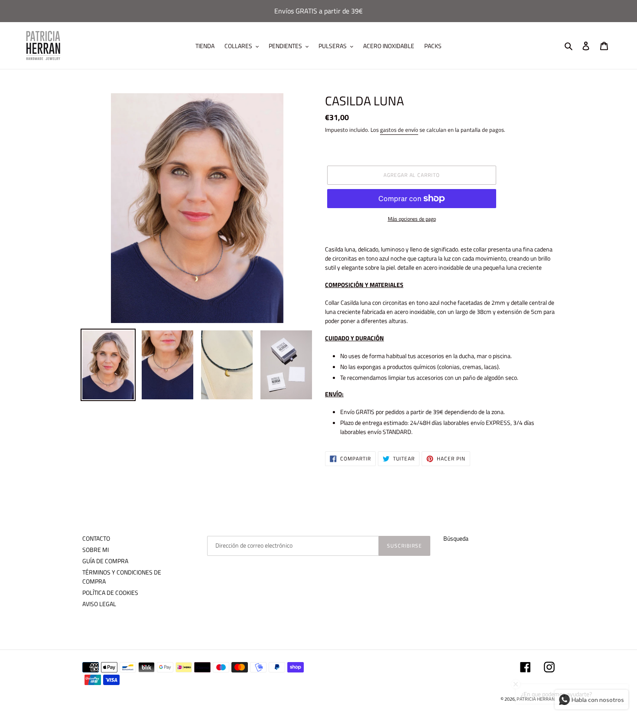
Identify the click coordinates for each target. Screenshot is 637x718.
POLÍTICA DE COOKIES (110, 592)
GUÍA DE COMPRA (105, 560)
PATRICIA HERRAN (536, 698)
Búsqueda (455, 538)
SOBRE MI (95, 549)
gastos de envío (399, 129)
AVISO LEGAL (99, 603)
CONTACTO (96, 538)
